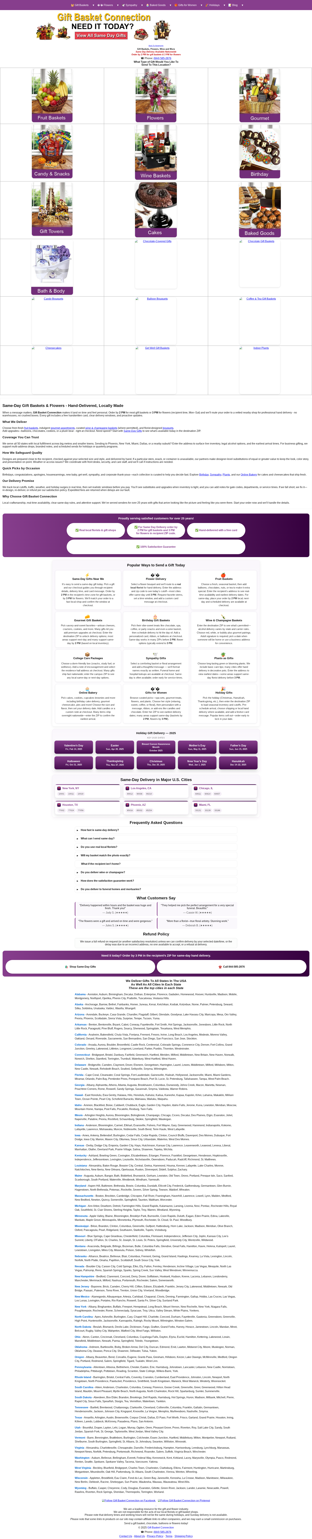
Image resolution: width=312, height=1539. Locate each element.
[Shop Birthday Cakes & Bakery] (156, 209)
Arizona (79, 1014)
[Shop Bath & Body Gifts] (52, 267)
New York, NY (70, 788)
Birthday (204, 474)
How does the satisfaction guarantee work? (105, 880)
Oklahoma (81, 1347)
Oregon (79, 1357)
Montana (80, 1246)
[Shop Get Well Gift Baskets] (156, 370)
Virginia (79, 1447)
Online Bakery (249, 474)
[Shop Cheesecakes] (52, 370)
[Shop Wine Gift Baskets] (156, 152)
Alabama (80, 994)
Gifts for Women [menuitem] (185, 5)
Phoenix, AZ (138, 804)
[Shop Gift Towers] (52, 209)
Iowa (77, 1135)
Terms (168, 1536)
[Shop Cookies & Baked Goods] (260, 209)
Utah (78, 1427)
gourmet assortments (63, 428)
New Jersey (82, 1286)
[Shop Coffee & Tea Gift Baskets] (260, 321)
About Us (139, 1536)
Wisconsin (81, 1478)
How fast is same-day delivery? (98, 830)
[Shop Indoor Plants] (260, 370)
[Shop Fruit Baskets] (52, 95)
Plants (226, 474)
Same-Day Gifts (133, 431)
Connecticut (82, 1054)
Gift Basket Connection (160, 1527)
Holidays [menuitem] (212, 5)
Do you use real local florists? (97, 847)
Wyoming (80, 1488)
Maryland (80, 1185)
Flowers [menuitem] (105, 5)
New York (80, 1306)
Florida (79, 1075)
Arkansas (81, 1024)
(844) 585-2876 (162, 58)
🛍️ (80, 966)
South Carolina (84, 1387)
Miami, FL (205, 804)
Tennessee (81, 1407)
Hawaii (79, 1095)
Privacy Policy (155, 1536)
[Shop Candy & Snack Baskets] (52, 151)
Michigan (80, 1206)
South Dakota (83, 1397)
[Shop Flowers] (156, 95)
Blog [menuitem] (233, 5)
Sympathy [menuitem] (129, 5)
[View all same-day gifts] (104, 26)
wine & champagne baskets (101, 428)
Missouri (80, 1236)
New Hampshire (84, 1276)
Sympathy (215, 474)
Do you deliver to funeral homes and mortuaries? (109, 889)
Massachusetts (84, 1195)
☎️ (232, 966)
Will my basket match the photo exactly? (103, 855)
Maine (78, 1175)
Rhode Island (83, 1377)
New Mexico (82, 1296)
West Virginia (83, 1468)
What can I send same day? (96, 838)
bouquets (168, 428)
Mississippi (82, 1226)
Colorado (80, 1044)
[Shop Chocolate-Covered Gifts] (156, 264)
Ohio (78, 1337)
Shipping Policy (184, 1536)
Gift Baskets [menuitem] (80, 5)
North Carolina (84, 1316)
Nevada (79, 1266)
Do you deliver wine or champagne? (101, 872)
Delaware (80, 1064)
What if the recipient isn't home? (101, 863)
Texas (78, 1417)
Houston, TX (70, 804)
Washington (82, 1457)
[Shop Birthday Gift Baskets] (260, 151)
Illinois (79, 1115)
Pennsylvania (83, 1367)
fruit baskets (31, 428)
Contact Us (125, 1536)
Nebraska (81, 1256)
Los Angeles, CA (141, 788)
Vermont (80, 1437)
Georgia (79, 1085)
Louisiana (81, 1165)
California (81, 1034)
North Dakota (83, 1326)
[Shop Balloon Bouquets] (156, 321)
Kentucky (81, 1155)
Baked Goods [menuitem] (156, 5)
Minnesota (81, 1216)
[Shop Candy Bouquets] (52, 321)
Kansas (79, 1145)
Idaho (78, 1105)
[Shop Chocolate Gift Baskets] (260, 263)
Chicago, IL (206, 788)
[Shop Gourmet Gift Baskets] (260, 95)
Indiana (79, 1125)
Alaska (79, 1004)
